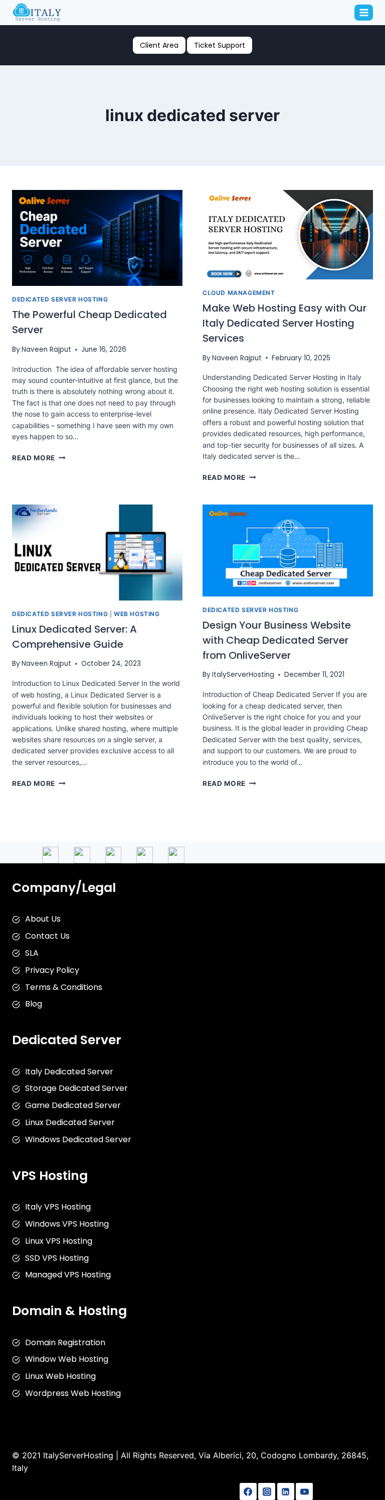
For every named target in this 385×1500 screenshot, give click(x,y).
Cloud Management (239, 292)
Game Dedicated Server (73, 1105)
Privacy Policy (52, 970)
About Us (43, 919)
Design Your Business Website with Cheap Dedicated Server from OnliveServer (277, 640)
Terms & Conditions (63, 987)
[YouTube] (304, 1491)
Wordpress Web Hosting (73, 1393)
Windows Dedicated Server (78, 1139)
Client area (159, 45)
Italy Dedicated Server (69, 1071)
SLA (32, 953)
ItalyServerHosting (243, 674)
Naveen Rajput (46, 349)
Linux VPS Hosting (58, 1241)
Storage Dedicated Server (76, 1088)
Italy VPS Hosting (58, 1207)
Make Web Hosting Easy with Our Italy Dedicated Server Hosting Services (284, 323)
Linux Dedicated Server (70, 1122)
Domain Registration (65, 1342)
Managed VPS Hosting (68, 1274)
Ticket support (219, 45)
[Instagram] (266, 1491)
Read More (39, 458)
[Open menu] (363, 12)
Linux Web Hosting (60, 1376)
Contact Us (47, 936)
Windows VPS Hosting (67, 1224)
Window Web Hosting (66, 1359)
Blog (33, 1004)
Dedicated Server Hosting (60, 299)
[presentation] (97, 238)
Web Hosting (137, 614)
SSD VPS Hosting (57, 1258)
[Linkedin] (285, 1491)
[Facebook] (248, 1491)
